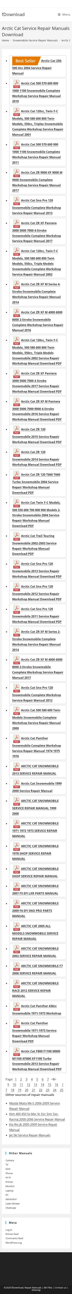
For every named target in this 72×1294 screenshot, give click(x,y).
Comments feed (14, 1238)
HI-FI (8, 1177)
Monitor (10, 1186)
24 (54, 1090)
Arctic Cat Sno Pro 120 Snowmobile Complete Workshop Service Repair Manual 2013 (36, 206)
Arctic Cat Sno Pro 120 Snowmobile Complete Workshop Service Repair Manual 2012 (36, 694)
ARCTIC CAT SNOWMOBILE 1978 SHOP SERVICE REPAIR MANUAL (35, 852)
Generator (11, 1199)
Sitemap (36, 1290)
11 (21, 1085)
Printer (9, 1182)
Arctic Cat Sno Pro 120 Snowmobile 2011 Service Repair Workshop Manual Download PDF (37, 615)
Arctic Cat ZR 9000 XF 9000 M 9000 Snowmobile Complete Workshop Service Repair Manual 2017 (37, 181)
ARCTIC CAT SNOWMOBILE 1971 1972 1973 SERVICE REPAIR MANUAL (35, 829)
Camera (10, 1160)
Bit (45, 1287)
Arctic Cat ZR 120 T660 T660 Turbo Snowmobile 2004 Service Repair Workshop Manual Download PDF (36, 484)
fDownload (13, 14)
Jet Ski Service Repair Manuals (29, 1135)
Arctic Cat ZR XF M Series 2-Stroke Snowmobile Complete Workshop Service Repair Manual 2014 (36, 641)
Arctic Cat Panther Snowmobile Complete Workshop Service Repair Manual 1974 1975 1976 (36, 747)
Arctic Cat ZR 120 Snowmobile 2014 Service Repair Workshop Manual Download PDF (37, 458)
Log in (9, 1229)
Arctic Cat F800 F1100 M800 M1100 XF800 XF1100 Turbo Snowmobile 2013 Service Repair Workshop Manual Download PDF (37, 1060)
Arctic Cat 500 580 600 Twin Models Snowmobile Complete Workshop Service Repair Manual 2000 (36, 719)
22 (40, 1090)
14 (42, 1085)
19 (19, 1090)
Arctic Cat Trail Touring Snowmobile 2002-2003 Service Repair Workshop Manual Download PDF (34, 545)
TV (7, 1164)
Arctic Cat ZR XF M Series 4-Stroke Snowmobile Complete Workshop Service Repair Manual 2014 (36, 293)
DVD (8, 1169)
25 (61, 1090)
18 (12, 1090)
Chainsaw (11, 1207)
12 (28, 1085)
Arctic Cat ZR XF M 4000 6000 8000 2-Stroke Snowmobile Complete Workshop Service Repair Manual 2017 (37, 669)
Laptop (9, 1190)
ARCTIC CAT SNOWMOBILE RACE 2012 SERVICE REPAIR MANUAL (35, 989)
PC (7, 1195)
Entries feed (12, 1234)
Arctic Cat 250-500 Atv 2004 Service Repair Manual (37, 67)
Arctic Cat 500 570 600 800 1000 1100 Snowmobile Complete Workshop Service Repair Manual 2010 (36, 92)
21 (33, 1090)
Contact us (60, 1287)
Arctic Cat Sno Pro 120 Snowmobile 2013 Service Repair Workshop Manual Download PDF (37, 570)
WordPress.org (14, 1242)
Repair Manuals (33, 1287)
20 (26, 1090)
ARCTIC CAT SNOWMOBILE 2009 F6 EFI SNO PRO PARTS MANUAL (35, 909)
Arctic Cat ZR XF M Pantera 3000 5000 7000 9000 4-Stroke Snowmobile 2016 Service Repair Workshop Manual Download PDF (37, 410)
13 (35, 1085)
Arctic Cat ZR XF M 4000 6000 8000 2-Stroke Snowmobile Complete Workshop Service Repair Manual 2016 (37, 321)
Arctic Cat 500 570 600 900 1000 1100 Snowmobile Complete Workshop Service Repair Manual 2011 (36, 154)
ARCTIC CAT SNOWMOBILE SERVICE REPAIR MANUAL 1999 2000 (35, 807)
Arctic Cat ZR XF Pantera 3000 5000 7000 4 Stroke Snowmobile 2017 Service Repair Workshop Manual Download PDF (37, 382)
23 (47, 1090)
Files (49, 1287)
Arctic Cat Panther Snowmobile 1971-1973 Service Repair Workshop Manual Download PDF (34, 1032)
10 (14, 1085)
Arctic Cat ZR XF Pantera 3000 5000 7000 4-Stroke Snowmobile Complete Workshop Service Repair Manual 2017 (36, 232)
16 (56, 1085)
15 (49, 1085)
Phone (9, 1173)
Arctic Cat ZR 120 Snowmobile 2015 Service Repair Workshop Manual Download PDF (37, 435)
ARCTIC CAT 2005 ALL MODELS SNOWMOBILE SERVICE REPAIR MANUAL (35, 932)
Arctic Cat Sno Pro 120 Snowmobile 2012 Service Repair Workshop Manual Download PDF (37, 592)
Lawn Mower (13, 1203)
